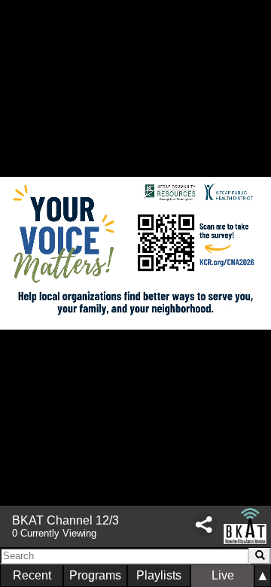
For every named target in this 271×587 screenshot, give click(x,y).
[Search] (260, 556)
